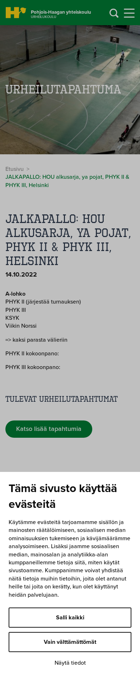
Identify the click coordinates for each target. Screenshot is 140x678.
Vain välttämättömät (70, 642)
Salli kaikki (70, 617)
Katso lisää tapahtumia (48, 429)
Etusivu (14, 169)
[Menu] (129, 13)
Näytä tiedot (70, 662)
